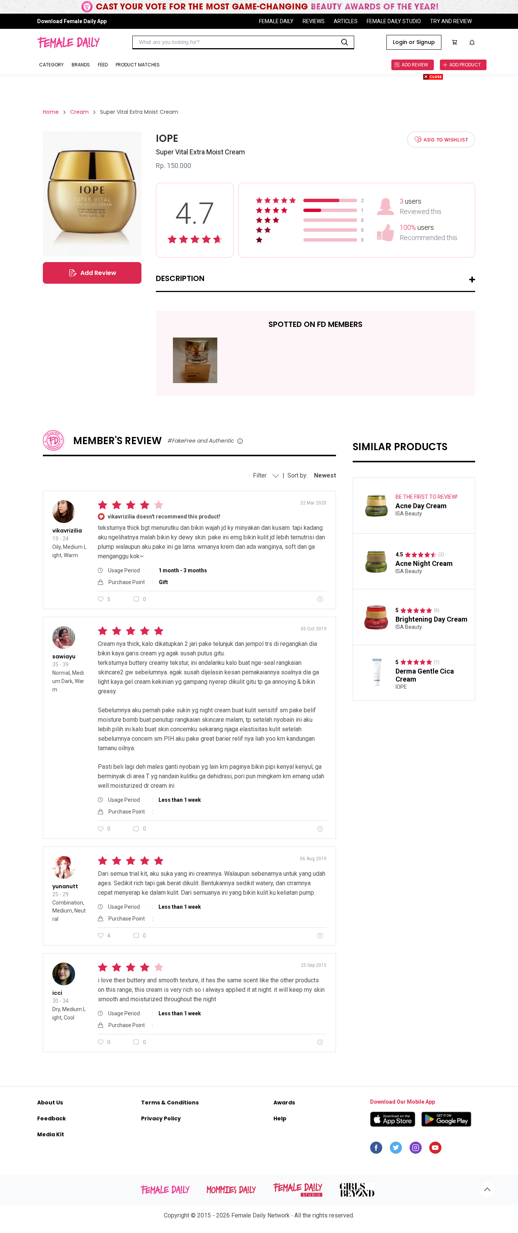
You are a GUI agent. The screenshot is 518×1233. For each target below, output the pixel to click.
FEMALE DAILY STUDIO (394, 21)
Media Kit (50, 1134)
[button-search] (344, 42)
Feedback (51, 1118)
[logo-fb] (376, 1149)
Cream (79, 112)
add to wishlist (446, 139)
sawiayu (63, 656)
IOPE (401, 687)
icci (57, 993)
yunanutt (65, 886)
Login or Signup (414, 42)
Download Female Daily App (72, 21)
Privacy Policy (161, 1118)
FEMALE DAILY (276, 21)
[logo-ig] (416, 1149)
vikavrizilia (67, 530)
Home (51, 112)
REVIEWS (314, 21)
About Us (50, 1102)
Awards (284, 1102)
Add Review (98, 273)
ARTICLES (346, 21)
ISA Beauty (409, 514)
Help (279, 1118)
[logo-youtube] (435, 1149)
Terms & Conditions (170, 1102)
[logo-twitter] (396, 1149)
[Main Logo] (68, 42)
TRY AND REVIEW (451, 21)
